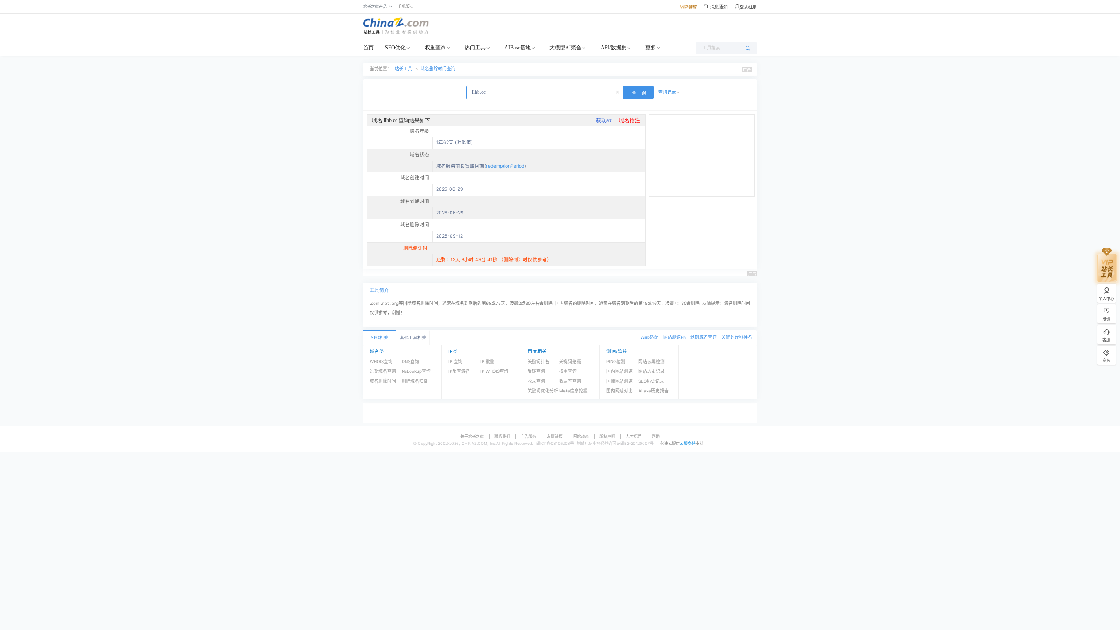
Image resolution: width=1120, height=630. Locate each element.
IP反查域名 (459, 371)
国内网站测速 (619, 371)
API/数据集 (613, 48)
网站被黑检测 (651, 361)
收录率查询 (570, 381)
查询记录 (667, 92)
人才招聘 (633, 436)
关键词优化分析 (543, 390)
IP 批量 (487, 361)
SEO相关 (379, 337)
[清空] (618, 91)
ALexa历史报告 (653, 390)
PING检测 (615, 361)
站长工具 (403, 68)
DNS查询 (410, 361)
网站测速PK (674, 337)
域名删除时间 (383, 381)
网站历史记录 (651, 371)
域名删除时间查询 (437, 68)
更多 (650, 48)
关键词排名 (539, 361)
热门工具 (475, 48)
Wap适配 (649, 337)
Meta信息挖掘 (573, 390)
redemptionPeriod (505, 166)
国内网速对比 (619, 390)
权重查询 (435, 48)
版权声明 (607, 436)
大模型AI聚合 (565, 48)
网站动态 (581, 436)
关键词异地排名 (736, 337)
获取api (604, 120)
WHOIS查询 (381, 361)
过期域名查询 (703, 337)
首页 (368, 48)
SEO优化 (395, 48)
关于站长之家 (472, 436)
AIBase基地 (517, 48)
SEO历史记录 (651, 381)
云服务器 (688, 443)
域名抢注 (629, 120)
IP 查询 (455, 361)
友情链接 (555, 436)
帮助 (656, 436)
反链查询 (536, 371)
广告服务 (528, 436)
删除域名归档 (415, 381)
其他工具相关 (413, 337)
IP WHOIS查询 (494, 371)
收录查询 (536, 381)
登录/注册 (748, 6)
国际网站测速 (619, 381)
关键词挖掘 (570, 361)
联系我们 (502, 436)
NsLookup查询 (416, 371)
